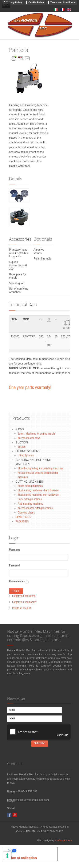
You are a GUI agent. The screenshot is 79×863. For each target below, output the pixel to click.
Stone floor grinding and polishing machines (40, 468)
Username (14, 549)
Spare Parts (23, 517)
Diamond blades (26, 512)
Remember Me (17, 581)
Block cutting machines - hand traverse (38, 490)
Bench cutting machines (30, 486)
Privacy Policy (14, 2)
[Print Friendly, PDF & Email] (20, 57)
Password (14, 565)
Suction (21, 447)
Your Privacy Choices (33, 850)
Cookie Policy (36, 2)
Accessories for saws (29, 438)
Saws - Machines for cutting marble (36, 433)
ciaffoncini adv (63, 840)
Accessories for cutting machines (35, 508)
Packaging (22, 521)
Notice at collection (21, 858)
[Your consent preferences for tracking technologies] (7, 856)
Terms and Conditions (62, 2)
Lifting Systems (26, 455)
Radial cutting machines (30, 504)
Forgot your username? (24, 602)
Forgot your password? (24, 596)
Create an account (21, 608)
